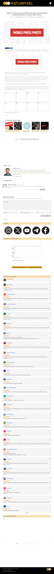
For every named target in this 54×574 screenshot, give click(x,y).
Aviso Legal (4, 569)
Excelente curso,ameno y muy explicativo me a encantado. (14, 400)
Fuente (6, 115)
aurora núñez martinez (10, 362)
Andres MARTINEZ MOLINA (11, 387)
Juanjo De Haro (9, 379)
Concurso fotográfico (38, 17)
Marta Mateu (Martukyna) (10, 304)
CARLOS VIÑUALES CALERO (11, 449)
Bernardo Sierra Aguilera (10, 352)
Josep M (8, 439)
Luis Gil (7, 370)
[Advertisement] (27, 154)
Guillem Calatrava (19, 17)
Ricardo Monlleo (9, 422)
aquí (41, 173)
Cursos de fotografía (15, 568)
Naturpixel (37, 170)
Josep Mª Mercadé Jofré (10, 294)
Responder (42, 189)
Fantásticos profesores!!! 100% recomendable (11, 435)
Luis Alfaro (8, 313)
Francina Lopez (9, 323)
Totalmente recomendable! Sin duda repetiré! (11, 510)
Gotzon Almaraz (9, 468)
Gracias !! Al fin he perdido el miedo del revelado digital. (13, 383)
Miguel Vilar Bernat (9, 396)
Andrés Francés (9, 404)
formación (31, 173)
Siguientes (27, 512)
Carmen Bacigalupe (10, 478)
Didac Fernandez (9, 284)
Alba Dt (7, 506)
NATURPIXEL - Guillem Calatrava (11, 571)
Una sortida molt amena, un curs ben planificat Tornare (11, 493)
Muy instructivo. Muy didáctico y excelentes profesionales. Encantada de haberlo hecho (19, 366)
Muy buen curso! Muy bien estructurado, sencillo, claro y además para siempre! (17, 374)
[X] (7, 48)
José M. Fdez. (8, 431)
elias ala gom (8, 488)
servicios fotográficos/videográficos (20, 173)
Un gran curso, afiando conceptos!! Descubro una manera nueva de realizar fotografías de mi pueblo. (15, 454)
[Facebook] (10, 48)
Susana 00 (8, 333)
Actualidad (31, 17)
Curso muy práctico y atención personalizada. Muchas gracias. (14, 418)
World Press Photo (9, 51)
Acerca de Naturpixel (10, 569)
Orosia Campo (9, 459)
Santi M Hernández (9, 414)
